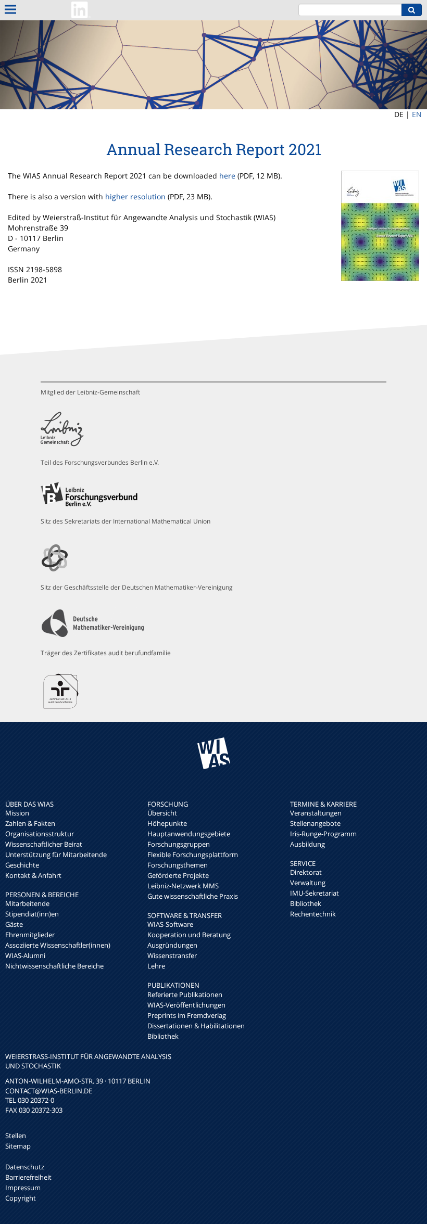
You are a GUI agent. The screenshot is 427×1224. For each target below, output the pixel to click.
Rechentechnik (313, 914)
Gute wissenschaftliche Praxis (192, 896)
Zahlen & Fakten (30, 823)
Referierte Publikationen (184, 994)
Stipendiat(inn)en (32, 914)
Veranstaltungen (316, 813)
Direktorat (306, 872)
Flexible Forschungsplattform (192, 854)
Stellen (15, 1135)
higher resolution (135, 196)
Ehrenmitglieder (30, 934)
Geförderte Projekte (178, 875)
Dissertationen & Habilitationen (196, 1025)
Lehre (156, 966)
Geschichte (22, 865)
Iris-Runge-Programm (323, 833)
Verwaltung (307, 882)
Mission (17, 813)
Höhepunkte (167, 823)
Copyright (20, 1198)
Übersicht (162, 813)
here (227, 176)
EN (417, 114)
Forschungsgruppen (178, 844)
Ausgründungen (172, 945)
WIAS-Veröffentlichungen (186, 1005)
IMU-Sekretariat (314, 893)
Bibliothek (163, 1036)
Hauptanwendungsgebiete (188, 833)
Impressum (23, 1187)
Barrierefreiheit (28, 1177)
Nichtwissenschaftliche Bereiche (54, 966)
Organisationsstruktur (39, 833)
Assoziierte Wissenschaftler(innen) (57, 945)
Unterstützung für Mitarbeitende (56, 854)
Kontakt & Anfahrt (33, 875)
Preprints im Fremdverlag (186, 1015)
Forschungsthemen (177, 865)
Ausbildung (307, 844)
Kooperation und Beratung (189, 934)
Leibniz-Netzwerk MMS (183, 885)
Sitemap (18, 1146)
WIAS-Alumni (25, 955)
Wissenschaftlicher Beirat (43, 844)
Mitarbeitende (27, 903)
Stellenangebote (315, 823)
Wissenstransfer (172, 955)
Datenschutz (24, 1166)
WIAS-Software (170, 924)
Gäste (14, 924)
